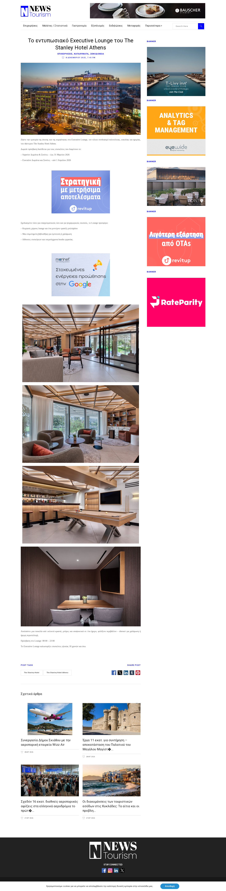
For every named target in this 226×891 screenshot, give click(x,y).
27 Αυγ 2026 (28, 818)
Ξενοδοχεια (97, 54)
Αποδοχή (170, 886)
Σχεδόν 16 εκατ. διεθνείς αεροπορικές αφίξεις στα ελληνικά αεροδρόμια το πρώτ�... (49, 806)
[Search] (201, 26)
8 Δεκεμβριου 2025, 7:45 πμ (80, 57)
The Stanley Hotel (31, 672)
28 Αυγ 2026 (28, 752)
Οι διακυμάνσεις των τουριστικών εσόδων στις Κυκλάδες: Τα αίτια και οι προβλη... (111, 806)
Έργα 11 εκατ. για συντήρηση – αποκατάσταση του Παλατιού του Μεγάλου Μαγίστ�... (107, 744)
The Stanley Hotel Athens (57, 672)
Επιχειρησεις (65, 54)
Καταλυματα (81, 54)
